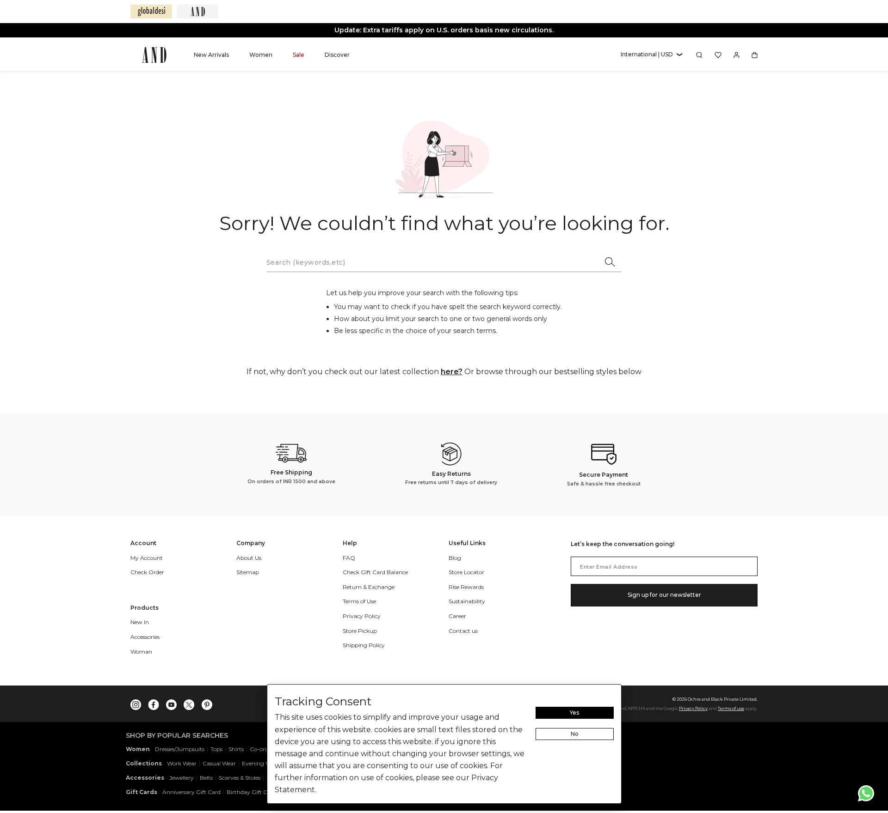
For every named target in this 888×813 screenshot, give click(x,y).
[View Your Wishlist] (718, 55)
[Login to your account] (737, 55)
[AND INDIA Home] (154, 55)
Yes (574, 712)
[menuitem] (211, 54)
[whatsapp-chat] (866, 793)
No (575, 733)
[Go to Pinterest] (206, 702)
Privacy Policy (693, 708)
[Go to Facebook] (153, 702)
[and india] (197, 11)
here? (451, 371)
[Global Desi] (151, 11)
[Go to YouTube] (171, 702)
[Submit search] (610, 263)
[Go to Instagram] (136, 702)
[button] (651, 55)
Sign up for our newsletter (664, 594)
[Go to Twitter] (189, 702)
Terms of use (731, 708)
